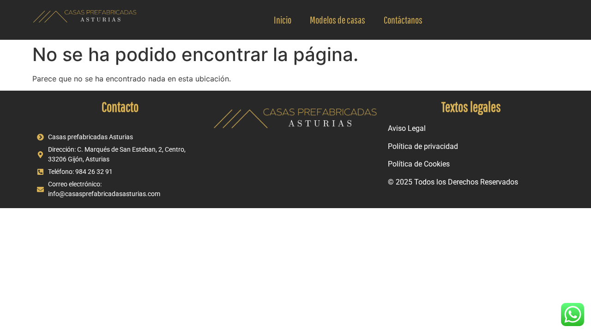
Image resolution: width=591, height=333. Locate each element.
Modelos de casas (337, 19)
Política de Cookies (419, 164)
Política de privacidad (423, 146)
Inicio (282, 19)
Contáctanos (403, 19)
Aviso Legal (407, 128)
